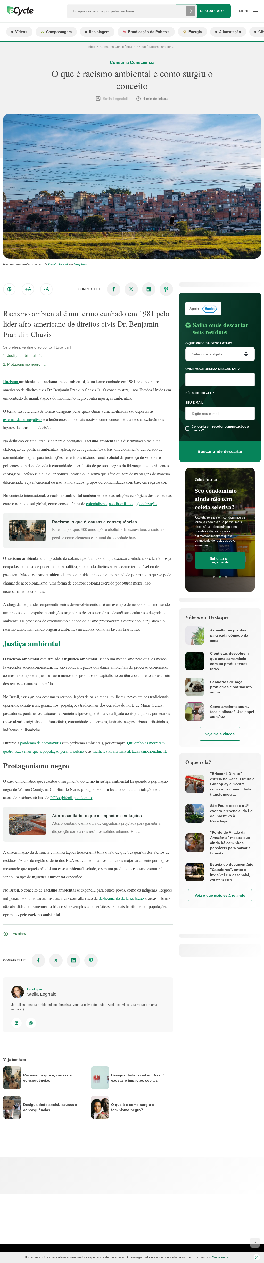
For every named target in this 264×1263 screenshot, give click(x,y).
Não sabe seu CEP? (199, 393)
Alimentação (230, 32)
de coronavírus (49, 743)
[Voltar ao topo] (255, 1243)
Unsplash (80, 264)
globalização (146, 503)
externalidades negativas (22, 419)
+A (28, 289)
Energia (195, 32)
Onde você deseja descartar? (212, 369)
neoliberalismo (121, 503)
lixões (139, 898)
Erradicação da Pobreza (149, 32)
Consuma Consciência (116, 46)
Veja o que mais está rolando (220, 895)
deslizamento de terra (115, 898)
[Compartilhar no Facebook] (113, 289)
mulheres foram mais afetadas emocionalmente (130, 751)
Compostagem (59, 32)
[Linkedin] (16, 1023)
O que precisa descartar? (208, 343)
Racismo (11, 381)
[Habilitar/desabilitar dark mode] (9, 289)
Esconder (62, 347)
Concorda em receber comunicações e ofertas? (220, 428)
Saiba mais (220, 1257)
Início (91, 46)
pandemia (28, 743)
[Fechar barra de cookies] (257, 1257)
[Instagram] (31, 1023)
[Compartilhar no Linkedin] (148, 289)
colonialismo (96, 503)
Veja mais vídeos (220, 734)
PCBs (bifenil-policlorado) (71, 797)
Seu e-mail (194, 402)
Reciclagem (99, 32)
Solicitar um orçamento (220, 560)
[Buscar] (190, 11)
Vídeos (21, 32)
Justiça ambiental (31, 643)
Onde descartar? (206, 11)
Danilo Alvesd (58, 264)
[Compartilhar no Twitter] (131, 289)
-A (46, 289)
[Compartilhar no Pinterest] (166, 289)
